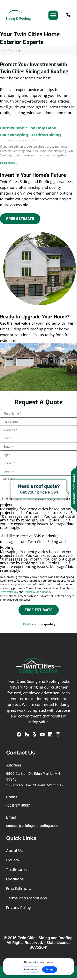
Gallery (12, 860)
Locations (15, 879)
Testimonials (18, 869)
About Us (14, 850)
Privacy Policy (9, 592)
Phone (12, 797)
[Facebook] (19, 734)
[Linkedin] (50, 734)
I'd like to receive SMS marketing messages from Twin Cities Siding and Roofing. (37, 552)
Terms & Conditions (37, 592)
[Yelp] (34, 734)
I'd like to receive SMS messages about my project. (38, 513)
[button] (53, 15)
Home (26, 624)
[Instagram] (58, 734)
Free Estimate (18, 888)
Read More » (8, 163)
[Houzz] (26, 734)
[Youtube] (42, 734)
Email (11, 817)
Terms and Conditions (26, 898)
